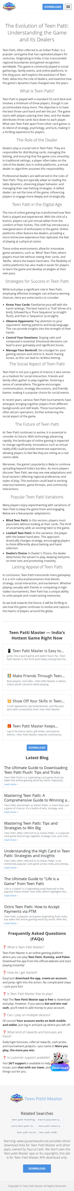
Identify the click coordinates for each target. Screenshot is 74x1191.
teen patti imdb (48, 1132)
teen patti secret (26, 1132)
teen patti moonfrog (23, 1119)
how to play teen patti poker (50, 1119)
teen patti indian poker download (51, 1126)
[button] (68, 7)
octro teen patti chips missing (23, 1126)
